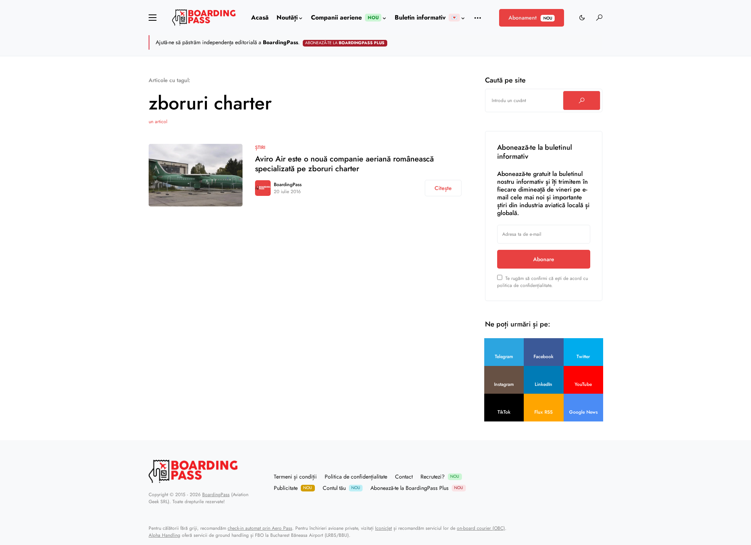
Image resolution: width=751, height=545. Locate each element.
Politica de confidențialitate (356, 476)
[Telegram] (560, 482)
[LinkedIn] (599, 482)
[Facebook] (570, 482)
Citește (443, 188)
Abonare (543, 259)
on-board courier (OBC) (481, 528)
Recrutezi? (439, 476)
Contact (404, 476)
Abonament (530, 18)
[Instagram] (590, 482)
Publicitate (293, 488)
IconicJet (383, 528)
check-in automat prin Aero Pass (260, 528)
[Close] (601, 42)
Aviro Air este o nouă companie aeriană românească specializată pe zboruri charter (344, 164)
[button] (152, 17)
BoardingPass (288, 184)
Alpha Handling (164, 535)
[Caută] (581, 100)
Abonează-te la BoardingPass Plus (416, 488)
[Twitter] (580, 482)
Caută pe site (505, 80)
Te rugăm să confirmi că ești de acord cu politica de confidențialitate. (542, 282)
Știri (260, 147)
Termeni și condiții (295, 476)
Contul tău (341, 488)
